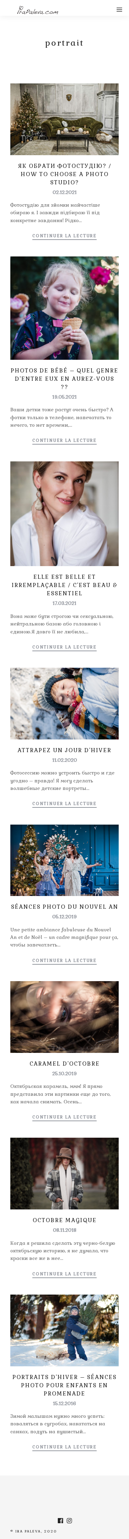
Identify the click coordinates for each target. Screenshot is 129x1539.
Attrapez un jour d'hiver (64, 750)
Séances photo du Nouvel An (64, 906)
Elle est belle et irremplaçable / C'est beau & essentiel (64, 585)
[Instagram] (69, 1520)
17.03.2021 (64, 603)
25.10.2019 (64, 1073)
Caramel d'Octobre (65, 1063)
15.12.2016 (64, 1403)
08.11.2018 (64, 1230)
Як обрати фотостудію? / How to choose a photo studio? (64, 174)
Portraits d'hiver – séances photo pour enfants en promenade (64, 1385)
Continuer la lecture (64, 236)
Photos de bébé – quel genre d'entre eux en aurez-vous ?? (64, 379)
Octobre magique (65, 1220)
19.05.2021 (64, 397)
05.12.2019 (64, 917)
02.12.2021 (65, 192)
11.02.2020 (64, 760)
